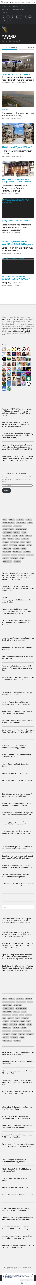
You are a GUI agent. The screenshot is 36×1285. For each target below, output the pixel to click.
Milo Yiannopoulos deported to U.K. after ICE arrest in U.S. (17, 658)
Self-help (5, 181)
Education (6, 243)
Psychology (25, 179)
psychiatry (7, 551)
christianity (7, 526)
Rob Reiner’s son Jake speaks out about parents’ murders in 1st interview (16, 804)
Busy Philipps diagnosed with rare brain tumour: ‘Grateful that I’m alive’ (17, 823)
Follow (6, 490)
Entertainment (16, 243)
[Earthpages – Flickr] (17, 17)
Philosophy (16, 179)
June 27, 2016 (6, 253)
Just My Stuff (6, 9)
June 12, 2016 (6, 285)
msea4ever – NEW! (19, 9)
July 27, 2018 (6, 156)
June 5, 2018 (6, 193)
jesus (28, 542)
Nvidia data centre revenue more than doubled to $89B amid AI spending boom (17, 866)
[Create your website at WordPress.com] (18, 2)
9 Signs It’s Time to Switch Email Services (17, 780)
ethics (15, 535)
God (4, 538)
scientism (30, 555)
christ (30, 522)
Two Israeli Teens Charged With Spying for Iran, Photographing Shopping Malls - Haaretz (18, 622)
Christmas (18, 526)
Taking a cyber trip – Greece (13, 282)
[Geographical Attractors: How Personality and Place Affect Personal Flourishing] (18, 169)
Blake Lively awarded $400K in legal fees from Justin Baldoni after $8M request (17, 814)
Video (27, 279)
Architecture (7, 242)
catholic (29, 519)
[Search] (9, 20)
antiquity (18, 146)
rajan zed (27, 551)
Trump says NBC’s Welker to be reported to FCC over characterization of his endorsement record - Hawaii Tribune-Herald (17, 412)
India (22, 542)
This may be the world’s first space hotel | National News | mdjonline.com (18, 78)
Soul (12, 181)
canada (11, 519)
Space (20, 74)
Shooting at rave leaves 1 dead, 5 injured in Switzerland (18, 648)
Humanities (13, 148)
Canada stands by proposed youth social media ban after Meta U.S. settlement (17, 857)
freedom (29, 535)
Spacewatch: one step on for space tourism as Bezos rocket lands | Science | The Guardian (16, 227)
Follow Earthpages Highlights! (14, 473)
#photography (27, 329)
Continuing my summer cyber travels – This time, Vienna (17, 249)
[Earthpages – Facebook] (8, 17)
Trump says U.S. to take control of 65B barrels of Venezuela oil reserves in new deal (17, 668)
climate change (8, 529)
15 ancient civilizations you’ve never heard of (17, 152)
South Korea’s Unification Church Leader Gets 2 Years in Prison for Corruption (17, 712)
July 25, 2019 (6, 118)
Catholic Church (8, 522)
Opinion (22, 545)
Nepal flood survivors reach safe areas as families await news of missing (18, 678)
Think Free (24, 6)
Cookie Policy (9, 1277)
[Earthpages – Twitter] (3, 17)
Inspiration (6, 179)
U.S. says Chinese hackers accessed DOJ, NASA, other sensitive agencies (17, 876)
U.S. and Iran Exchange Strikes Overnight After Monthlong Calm (17, 694)
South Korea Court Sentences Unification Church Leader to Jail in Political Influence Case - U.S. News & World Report (17, 458)
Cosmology (6, 74)
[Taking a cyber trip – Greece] (18, 266)
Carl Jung (20, 519)
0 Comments (21, 82)
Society (5, 558)
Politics (16, 548)
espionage (6, 535)
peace (29, 545)
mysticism (13, 545)
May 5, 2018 (6, 232)
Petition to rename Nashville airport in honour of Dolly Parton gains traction (16, 832)
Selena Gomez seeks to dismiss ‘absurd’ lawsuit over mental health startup (17, 795)
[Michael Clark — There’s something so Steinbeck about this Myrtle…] (18, 99)
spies (22, 558)
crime (24, 532)
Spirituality (19, 181)
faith (21, 535)
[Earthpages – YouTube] (30, 17)
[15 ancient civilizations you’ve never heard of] (18, 133)
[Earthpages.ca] (12, 17)
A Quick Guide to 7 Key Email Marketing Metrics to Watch (16, 756)
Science (14, 74)
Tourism (26, 74)
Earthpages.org (13, 6)
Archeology (27, 146)
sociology (14, 558)
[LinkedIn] (21, 17)
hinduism (25, 538)
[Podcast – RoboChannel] (25, 17)
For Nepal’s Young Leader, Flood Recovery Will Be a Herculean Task (17, 722)
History (5, 148)
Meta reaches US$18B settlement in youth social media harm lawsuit (18, 885)
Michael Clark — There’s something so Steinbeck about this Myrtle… (18, 114)
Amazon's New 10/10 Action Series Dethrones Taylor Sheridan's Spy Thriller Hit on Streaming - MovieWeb (17, 611)
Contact (4, 12)
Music (5, 545)
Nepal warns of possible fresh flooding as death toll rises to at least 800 (18, 639)
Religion (6, 555)
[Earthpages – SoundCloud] (4, 20)
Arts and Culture (20, 242)
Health (10, 538)
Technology (18, 220)
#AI (20, 329)
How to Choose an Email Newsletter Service (15, 765)
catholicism (21, 522)
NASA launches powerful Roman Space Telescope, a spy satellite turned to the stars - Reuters (16, 600)
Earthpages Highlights (9, 37)
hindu (17, 538)
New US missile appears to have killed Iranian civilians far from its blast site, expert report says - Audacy (16, 424)
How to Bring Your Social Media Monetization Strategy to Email (14, 746)
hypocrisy (14, 542)
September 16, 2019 (8, 82)
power (24, 548)
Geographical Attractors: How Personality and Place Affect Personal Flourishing (14, 188)
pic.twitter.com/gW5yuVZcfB (20, 331)
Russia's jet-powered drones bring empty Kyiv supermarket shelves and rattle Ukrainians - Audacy (17, 436)
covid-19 (16, 532)
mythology (15, 245)
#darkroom (6, 331)
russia (14, 555)
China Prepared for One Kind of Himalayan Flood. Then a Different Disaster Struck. (18, 731)
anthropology (7, 146)
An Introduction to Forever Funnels (15, 773)
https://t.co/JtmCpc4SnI (10, 319)
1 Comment (15, 193)
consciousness (21, 529)
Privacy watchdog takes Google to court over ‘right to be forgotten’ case (17, 848)
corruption (7, 532)
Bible (5, 519)
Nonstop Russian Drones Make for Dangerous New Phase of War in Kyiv (16, 703)
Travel (28, 148)
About (4, 6)
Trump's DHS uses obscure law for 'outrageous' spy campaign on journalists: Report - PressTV (18, 588)
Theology (17, 561)
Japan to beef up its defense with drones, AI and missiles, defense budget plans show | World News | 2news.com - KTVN (17, 447)
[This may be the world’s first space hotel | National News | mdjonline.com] (18, 62)
